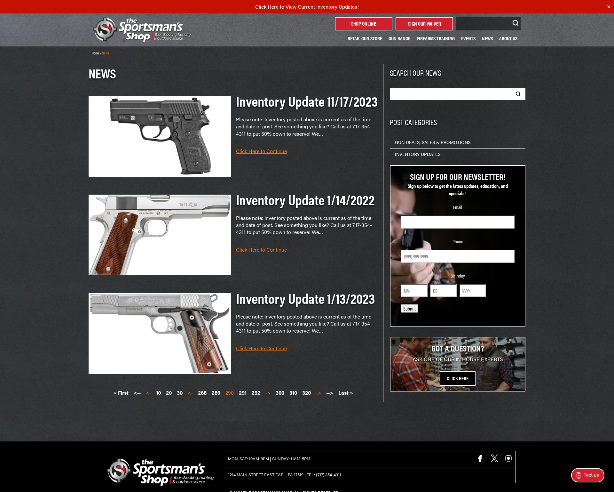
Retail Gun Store (365, 38)
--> (329, 392)
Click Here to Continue (261, 151)
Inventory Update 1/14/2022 (305, 199)
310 (293, 392)
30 (180, 392)
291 (243, 392)
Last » (345, 392)
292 (256, 392)
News (487, 38)
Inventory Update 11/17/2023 (307, 101)
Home (95, 53)
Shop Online (363, 23)
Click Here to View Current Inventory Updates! (307, 6)
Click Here (457, 378)
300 (280, 392)
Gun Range (399, 38)
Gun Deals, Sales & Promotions (432, 142)
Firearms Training (436, 38)
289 (216, 392)
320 (306, 392)
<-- (137, 392)
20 (169, 392)
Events (468, 38)
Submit (409, 308)
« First (121, 392)
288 (202, 392)
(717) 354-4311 (328, 475)
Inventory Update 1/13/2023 (305, 298)
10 (158, 392)
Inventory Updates (417, 154)
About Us (508, 38)
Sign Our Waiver (424, 23)
